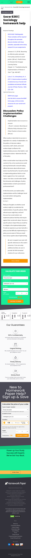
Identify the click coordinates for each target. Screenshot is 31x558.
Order (19, 2)
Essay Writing (15, 530)
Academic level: (6, 413)
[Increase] (26, 293)
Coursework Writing (15, 525)
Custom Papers (15, 527)
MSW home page (13, 96)
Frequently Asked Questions (15, 536)
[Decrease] (17, 293)
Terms (15, 532)
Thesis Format (15, 534)
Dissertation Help (15, 529)
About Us (15, 523)
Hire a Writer (15, 261)
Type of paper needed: (8, 407)
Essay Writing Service (15, 538)
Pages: (4, 430)
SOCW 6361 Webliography (15, 34)
